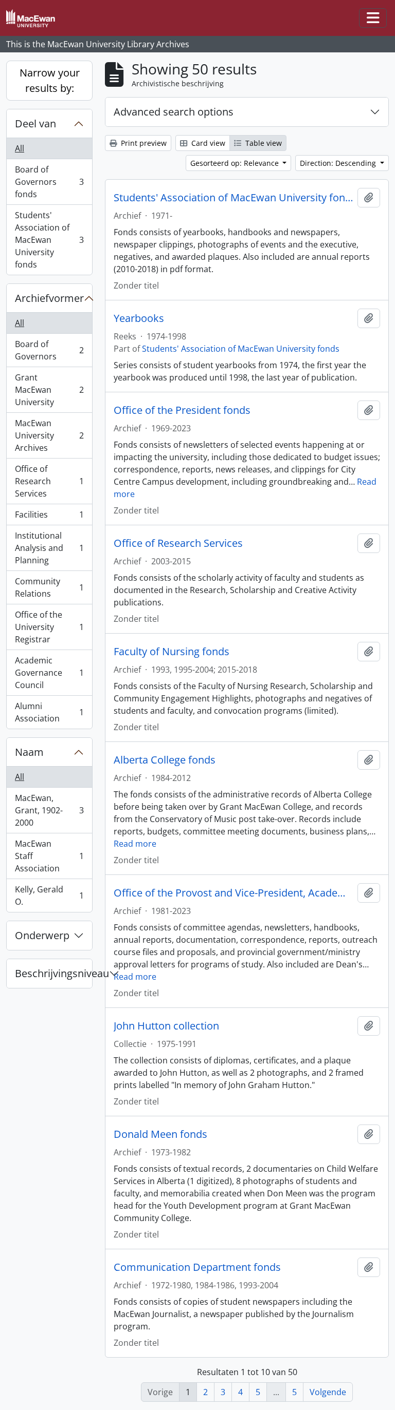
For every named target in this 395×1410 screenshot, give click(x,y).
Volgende (328, 1392)
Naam (29, 752)
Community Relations (49, 587)
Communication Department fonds (197, 1267)
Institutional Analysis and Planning (49, 548)
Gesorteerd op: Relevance (235, 163)
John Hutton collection (166, 1026)
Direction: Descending (339, 163)
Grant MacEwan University (49, 390)
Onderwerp (42, 935)
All (19, 148)
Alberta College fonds (165, 760)
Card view (207, 143)
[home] (34, 18)
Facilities (49, 517)
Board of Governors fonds (49, 182)
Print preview (143, 143)
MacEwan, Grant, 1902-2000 (49, 810)
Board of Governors (49, 350)
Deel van (35, 123)
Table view (262, 143)
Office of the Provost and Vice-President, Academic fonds (233, 893)
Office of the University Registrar (49, 627)
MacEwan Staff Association (49, 856)
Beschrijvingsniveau (53, 973)
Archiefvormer (49, 298)
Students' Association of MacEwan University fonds (49, 239)
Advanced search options (174, 112)
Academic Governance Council (49, 673)
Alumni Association (49, 712)
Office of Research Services (49, 481)
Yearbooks (139, 318)
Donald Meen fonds (160, 1134)
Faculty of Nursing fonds (171, 651)
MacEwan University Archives (49, 435)
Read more (135, 843)
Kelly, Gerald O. (49, 895)
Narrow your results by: (50, 80)
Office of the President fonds (182, 410)
